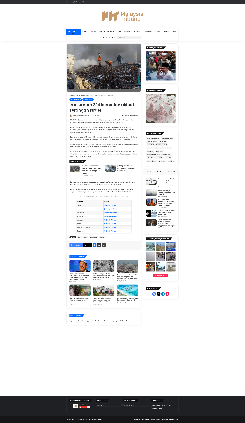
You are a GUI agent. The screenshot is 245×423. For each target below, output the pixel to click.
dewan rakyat (167, 138)
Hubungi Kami (173, 419)
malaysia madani (164, 148)
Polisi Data (165, 419)
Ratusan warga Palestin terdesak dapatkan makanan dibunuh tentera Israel (103, 275)
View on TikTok (162, 275)
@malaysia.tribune (110, 216)
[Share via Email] (99, 245)
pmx (159, 158)
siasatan (151, 161)
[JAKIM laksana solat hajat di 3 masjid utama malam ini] (151, 192)
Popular (159, 172)
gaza (163, 141)
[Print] (104, 245)
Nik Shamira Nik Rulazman (80, 115)
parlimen (167, 154)
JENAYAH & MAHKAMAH (107, 32)
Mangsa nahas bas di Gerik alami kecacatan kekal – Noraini (79, 300)
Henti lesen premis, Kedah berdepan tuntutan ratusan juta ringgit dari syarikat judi (166, 223)
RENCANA (148, 32)
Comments (172, 172)
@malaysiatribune (110, 209)
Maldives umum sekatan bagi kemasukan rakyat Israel (127, 299)
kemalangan (161, 144)
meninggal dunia (153, 154)
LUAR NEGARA (137, 32)
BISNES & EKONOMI (124, 32)
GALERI (157, 32)
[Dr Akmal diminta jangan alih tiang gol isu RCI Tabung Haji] (151, 213)
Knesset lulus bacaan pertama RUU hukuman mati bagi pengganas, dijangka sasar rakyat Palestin (79, 276)
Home (73, 95)
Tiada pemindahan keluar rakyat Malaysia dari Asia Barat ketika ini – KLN (102, 300)
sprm (162, 161)
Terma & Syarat (150, 419)
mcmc (159, 151)
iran (79, 237)
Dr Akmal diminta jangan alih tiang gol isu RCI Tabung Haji (166, 213)
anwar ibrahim (153, 138)
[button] (150, 246)
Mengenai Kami (139, 419)
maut (150, 151)
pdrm (150, 158)
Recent (148, 172)
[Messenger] (94, 245)
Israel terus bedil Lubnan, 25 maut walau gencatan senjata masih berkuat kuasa (127, 276)
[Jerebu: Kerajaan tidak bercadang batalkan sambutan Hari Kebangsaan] (151, 181)
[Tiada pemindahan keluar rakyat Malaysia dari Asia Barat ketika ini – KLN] (103, 290)
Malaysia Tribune (110, 205)
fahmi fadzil (152, 141)
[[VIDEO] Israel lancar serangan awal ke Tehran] (110, 168)
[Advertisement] (161, 346)
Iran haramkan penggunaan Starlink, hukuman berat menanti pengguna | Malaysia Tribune (103, 321)
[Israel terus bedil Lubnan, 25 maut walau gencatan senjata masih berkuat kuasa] (127, 266)
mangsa (102, 237)
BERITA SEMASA (73, 32)
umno (171, 161)
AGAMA (166, 32)
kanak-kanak (93, 237)
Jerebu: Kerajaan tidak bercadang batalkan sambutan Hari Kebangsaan (166, 182)
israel (85, 237)
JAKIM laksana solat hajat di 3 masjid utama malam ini (166, 192)
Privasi (158, 419)
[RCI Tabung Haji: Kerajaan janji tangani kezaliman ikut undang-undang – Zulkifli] (151, 202)
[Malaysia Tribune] (122, 16)
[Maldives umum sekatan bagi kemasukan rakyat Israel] (127, 290)
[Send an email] (88, 115)
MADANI (84, 32)
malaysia (151, 148)
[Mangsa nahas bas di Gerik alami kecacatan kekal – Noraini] (80, 290)
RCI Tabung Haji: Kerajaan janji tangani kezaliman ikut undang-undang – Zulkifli (166, 202)
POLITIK (93, 32)
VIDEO (174, 32)
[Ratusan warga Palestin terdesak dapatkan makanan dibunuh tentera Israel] (103, 266)
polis (168, 158)
